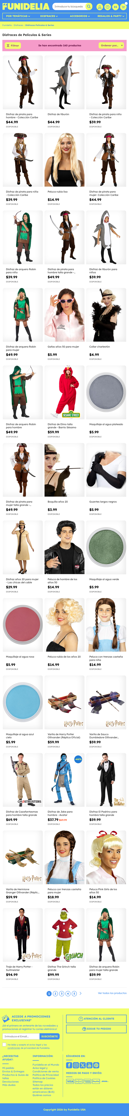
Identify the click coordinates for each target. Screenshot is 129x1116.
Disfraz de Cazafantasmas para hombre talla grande (22, 813)
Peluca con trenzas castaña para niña (106, 658)
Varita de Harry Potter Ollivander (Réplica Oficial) (64, 736)
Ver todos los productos (112, 993)
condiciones (14, 1048)
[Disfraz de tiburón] (64, 82)
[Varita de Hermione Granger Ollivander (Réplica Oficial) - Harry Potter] (23, 857)
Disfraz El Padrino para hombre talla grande (103, 813)
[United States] (69, 1065)
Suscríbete (49, 1036)
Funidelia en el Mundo (46, 1064)
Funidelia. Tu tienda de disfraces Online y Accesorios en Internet (26, 6)
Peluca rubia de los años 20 (64, 656)
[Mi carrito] (123, 7)
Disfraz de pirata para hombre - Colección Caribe (22, 116)
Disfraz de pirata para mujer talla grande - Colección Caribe (19, 503)
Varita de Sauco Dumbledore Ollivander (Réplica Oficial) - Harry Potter (103, 736)
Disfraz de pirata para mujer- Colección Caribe (103, 193)
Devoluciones (10, 1081)
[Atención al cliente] (107, 7)
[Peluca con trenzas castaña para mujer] (64, 857)
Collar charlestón (99, 346)
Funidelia (7, 25)
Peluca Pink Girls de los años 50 (103, 891)
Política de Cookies (44, 1078)
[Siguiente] (80, 993)
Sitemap (38, 1081)
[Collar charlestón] (106, 315)
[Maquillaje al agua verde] (106, 547)
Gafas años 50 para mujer (63, 346)
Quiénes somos (42, 1095)
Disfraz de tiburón (58, 114)
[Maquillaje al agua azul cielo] (23, 702)
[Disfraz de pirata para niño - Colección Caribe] (106, 82)
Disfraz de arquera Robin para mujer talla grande (104, 968)
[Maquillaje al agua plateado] (106, 392)
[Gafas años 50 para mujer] (64, 315)
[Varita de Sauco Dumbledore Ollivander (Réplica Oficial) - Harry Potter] (106, 702)
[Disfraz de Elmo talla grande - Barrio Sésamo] (64, 392)
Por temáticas (16, 16)
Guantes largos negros (103, 501)
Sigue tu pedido (98, 1028)
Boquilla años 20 (58, 501)
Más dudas (9, 1084)
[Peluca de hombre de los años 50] (64, 547)
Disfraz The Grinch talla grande (62, 968)
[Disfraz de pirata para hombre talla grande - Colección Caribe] (64, 237)
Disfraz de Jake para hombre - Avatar (60, 813)
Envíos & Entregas (13, 1071)
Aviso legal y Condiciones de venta (46, 1069)
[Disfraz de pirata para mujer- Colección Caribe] (106, 160)
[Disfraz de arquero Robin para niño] (23, 237)
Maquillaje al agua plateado (106, 424)
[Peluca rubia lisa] (64, 160)
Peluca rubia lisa (57, 191)
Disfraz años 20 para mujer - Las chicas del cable (22, 581)
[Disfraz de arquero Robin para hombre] (23, 392)
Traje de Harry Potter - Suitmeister (19, 968)
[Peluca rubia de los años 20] (64, 625)
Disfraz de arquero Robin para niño (21, 271)
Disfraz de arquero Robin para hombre (21, 426)
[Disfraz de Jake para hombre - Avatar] (64, 780)
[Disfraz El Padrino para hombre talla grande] (106, 780)
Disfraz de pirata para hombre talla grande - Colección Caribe (61, 271)
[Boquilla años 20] (64, 470)
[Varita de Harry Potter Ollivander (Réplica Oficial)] (64, 702)
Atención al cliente (98, 1018)
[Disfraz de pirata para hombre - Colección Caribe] (23, 82)
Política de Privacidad (46, 1074)
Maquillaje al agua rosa (20, 656)
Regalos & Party (110, 16)
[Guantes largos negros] (106, 470)
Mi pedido (8, 1068)
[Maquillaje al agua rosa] (23, 625)
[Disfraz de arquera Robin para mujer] (23, 315)
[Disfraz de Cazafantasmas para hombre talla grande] (23, 780)
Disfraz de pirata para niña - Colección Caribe (22, 193)
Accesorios (78, 16)
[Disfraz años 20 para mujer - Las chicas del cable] (23, 547)
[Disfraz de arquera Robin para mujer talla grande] (106, 935)
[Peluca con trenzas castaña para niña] (106, 625)
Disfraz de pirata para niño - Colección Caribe (105, 116)
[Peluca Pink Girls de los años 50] (106, 857)
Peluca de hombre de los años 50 (62, 581)
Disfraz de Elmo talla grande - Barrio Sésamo (62, 426)
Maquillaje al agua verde (104, 579)
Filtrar (15, 45)
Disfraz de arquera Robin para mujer (21, 348)
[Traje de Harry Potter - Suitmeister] (23, 935)
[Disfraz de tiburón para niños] (106, 237)
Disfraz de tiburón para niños (103, 271)
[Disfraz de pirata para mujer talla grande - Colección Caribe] (23, 470)
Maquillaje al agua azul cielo (20, 736)
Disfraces (47, 16)
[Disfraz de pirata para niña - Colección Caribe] (23, 160)
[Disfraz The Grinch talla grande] (64, 935)
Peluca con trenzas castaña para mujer (64, 891)
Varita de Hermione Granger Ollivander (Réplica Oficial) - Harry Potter (22, 891)
